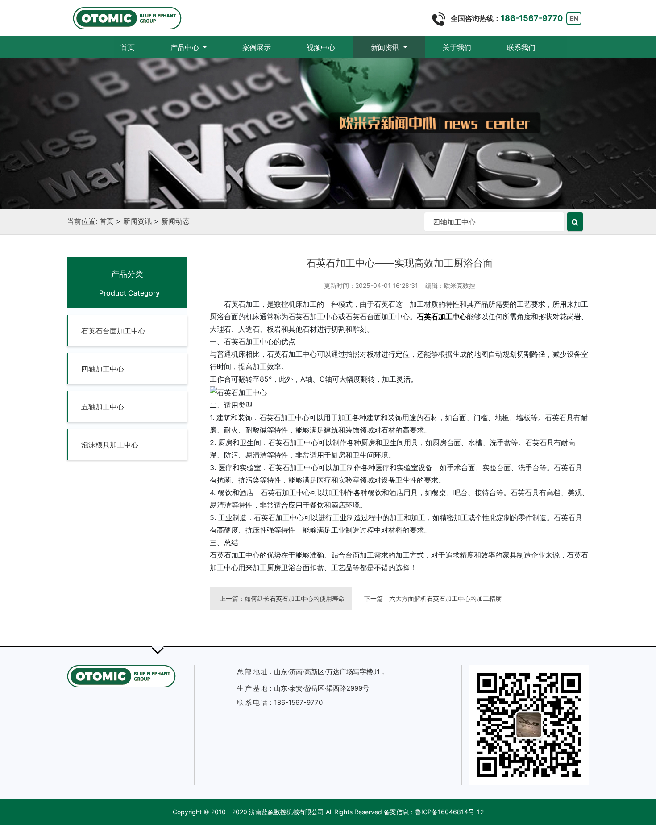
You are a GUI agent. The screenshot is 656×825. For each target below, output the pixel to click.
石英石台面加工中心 (113, 330)
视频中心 (321, 47)
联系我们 (521, 47)
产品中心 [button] (185, 47)
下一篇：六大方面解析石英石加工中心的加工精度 (433, 598)
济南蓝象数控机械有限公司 (286, 812)
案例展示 (256, 47)
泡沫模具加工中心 (109, 444)
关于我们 (457, 47)
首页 (136, 47)
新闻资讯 (137, 221)
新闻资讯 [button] (386, 47)
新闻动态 (175, 221)
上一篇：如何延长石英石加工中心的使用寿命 (282, 598)
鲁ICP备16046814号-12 (449, 812)
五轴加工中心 (102, 406)
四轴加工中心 (102, 368)
